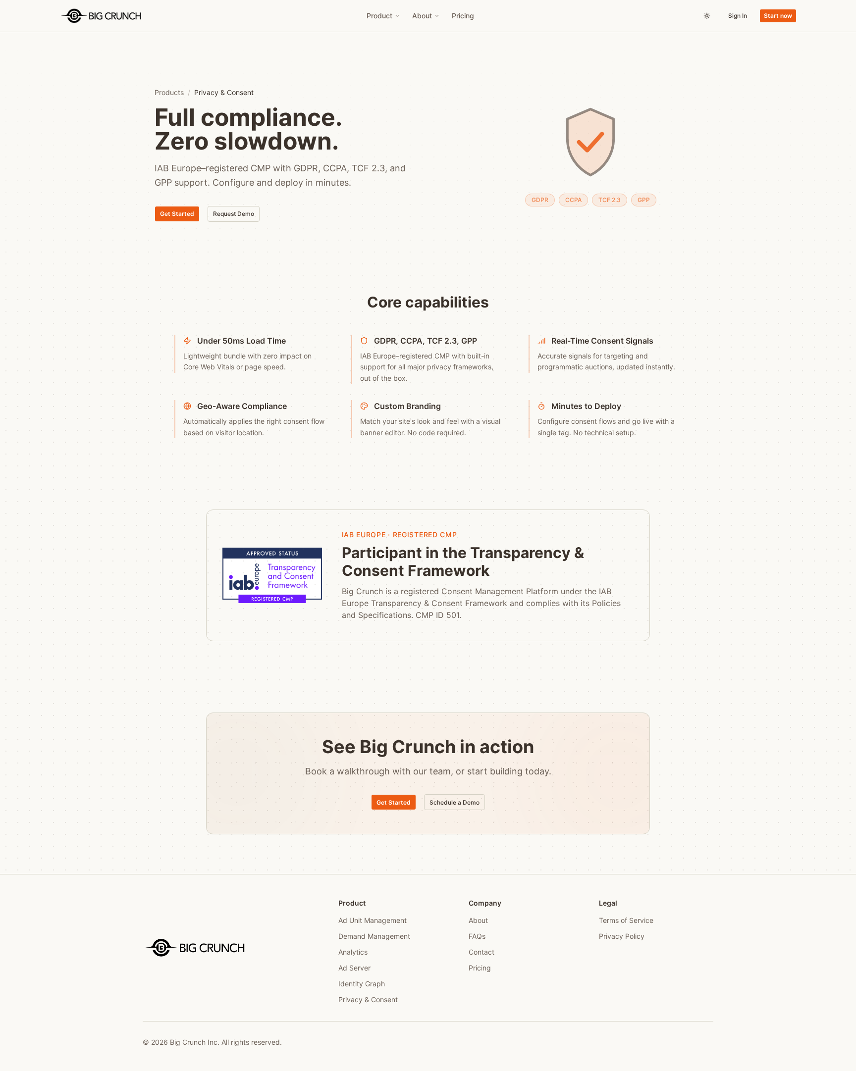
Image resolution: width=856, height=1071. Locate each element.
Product (379, 15)
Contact (481, 952)
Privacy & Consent (368, 999)
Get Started (177, 213)
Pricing (463, 15)
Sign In (737, 15)
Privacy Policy (621, 936)
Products (169, 92)
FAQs (477, 936)
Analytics (353, 952)
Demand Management (374, 936)
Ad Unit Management (372, 920)
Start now (778, 15)
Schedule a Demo (454, 802)
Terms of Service (626, 920)
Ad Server (354, 968)
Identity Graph (361, 983)
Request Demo (233, 213)
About (422, 15)
